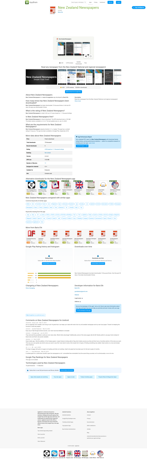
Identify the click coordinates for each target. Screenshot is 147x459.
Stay (33, 214)
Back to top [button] (143, 445)
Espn (59, 204)
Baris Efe (38, 227)
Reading (80, 218)
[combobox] (77, 2)
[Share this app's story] (86, 56)
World (52, 214)
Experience (29, 222)
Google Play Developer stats (69, 418)
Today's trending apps (86, 377)
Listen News (101, 189)
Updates (85, 214)
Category (85, 218)
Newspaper (118, 204)
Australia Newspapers (55, 189)
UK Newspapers (78, 189)
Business (91, 218)
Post (56, 207)
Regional (54, 204)
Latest (42, 214)
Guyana (95, 214)
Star (33, 204)
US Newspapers (114, 238)
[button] (98, 298)
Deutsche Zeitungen (91, 238)
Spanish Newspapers (67, 238)
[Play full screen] (91, 56)
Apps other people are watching (39, 377)
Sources (106, 214)
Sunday (82, 204)
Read (51, 207)
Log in (118, 2)
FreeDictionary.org (31, 238)
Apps (90, 2)
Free (79, 214)
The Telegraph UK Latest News (32, 189)
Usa (44, 218)
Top (81, 207)
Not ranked (48, 152)
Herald (71, 207)
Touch (43, 204)
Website (77, 295)
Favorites (38, 204)
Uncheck (98, 204)
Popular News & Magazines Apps (107, 377)
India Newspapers (78, 238)
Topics (104, 218)
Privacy (88, 418)
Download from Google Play (74, 91)
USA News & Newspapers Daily (115, 189)
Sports (39, 218)
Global (34, 218)
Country (64, 218)
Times (40, 207)
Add (59, 218)
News (35, 207)
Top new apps (57, 377)
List (87, 204)
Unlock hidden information (49, 263)
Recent (109, 218)
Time (115, 218)
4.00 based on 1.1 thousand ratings (54, 149)
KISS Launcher (41, 437)
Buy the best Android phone (68, 429)
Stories (49, 218)
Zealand (46, 207)
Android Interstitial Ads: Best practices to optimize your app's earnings (96, 437)
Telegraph (28, 218)
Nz (66, 207)
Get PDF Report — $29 (82, 145)
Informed (63, 214)
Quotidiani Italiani (54, 238)
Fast (74, 214)
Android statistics (66, 415)
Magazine (116, 214)
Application (36, 222)
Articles (100, 214)
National (61, 207)
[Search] (85, 2)
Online (47, 214)
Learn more (92, 143)
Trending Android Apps (67, 422)
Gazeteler (41, 238)
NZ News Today (42, 189)
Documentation (90, 422)
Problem (111, 204)
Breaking (69, 214)
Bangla (111, 214)
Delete (28, 204)
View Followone (41, 441)
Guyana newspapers (67, 189)
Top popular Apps (66, 425)
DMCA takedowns (91, 425)
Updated (92, 204)
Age (77, 204)
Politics (69, 218)
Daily (76, 207)
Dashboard (102, 2)
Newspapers (29, 207)
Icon (49, 204)
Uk (37, 214)
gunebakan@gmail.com (81, 291)
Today (89, 214)
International (98, 218)
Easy (74, 218)
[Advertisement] (72, 26)
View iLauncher (41, 434)
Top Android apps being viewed (45, 430)
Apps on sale (70, 377)
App (28, 214)
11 (45, 163)
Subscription (105, 204)
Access (57, 214)
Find (42, 222)
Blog (88, 432)
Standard (71, 204)
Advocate (65, 204)
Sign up (110, 2)
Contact (89, 415)
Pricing (95, 2)
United (54, 218)
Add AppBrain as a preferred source (36, 315)
